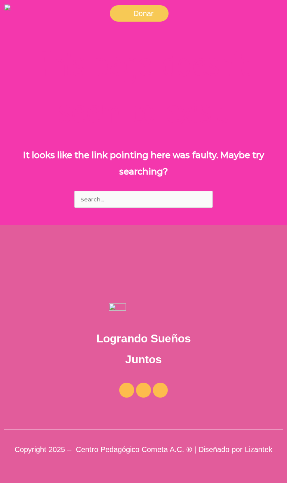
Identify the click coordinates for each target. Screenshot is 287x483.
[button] (139, 13)
